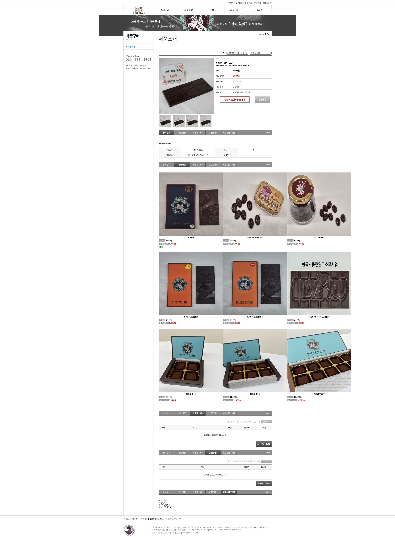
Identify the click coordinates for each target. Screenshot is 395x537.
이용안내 (135, 519)
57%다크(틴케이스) (255, 237)
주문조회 (257, 3)
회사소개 (126, 519)
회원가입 (239, 3)
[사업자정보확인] (260, 527)
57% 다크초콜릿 (191, 317)
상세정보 (166, 133)
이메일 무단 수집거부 (173, 519)
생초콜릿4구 (191, 394)
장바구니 (248, 3)
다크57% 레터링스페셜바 (319, 317)
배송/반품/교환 (229, 133)
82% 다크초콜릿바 (255, 317)
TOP (268, 133)
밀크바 (191, 237)
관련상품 (182, 133)
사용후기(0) (198, 133)
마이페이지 (267, 3)
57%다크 (319, 237)
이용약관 (144, 519)
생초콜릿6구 (255, 394)
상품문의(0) (213, 133)
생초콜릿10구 (319, 394)
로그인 (230, 3)
